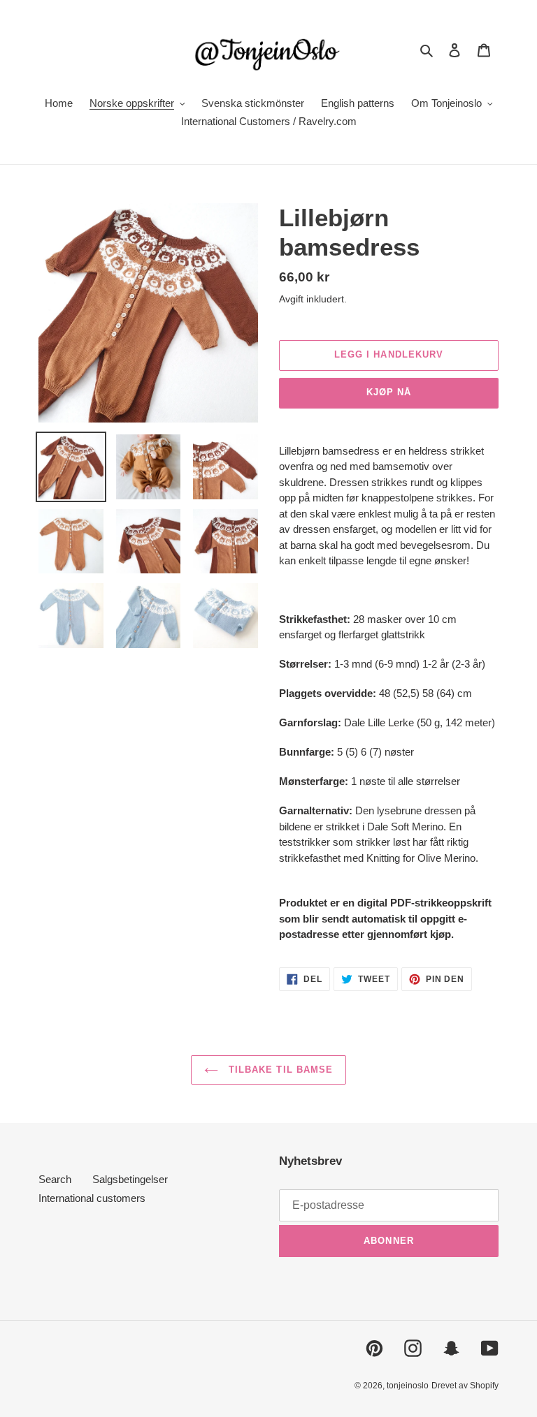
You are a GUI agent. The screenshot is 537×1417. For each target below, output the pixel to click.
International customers (91, 1198)
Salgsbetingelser (130, 1179)
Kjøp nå (388, 392)
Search (54, 1179)
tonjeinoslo (408, 1385)
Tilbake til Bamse (279, 1069)
